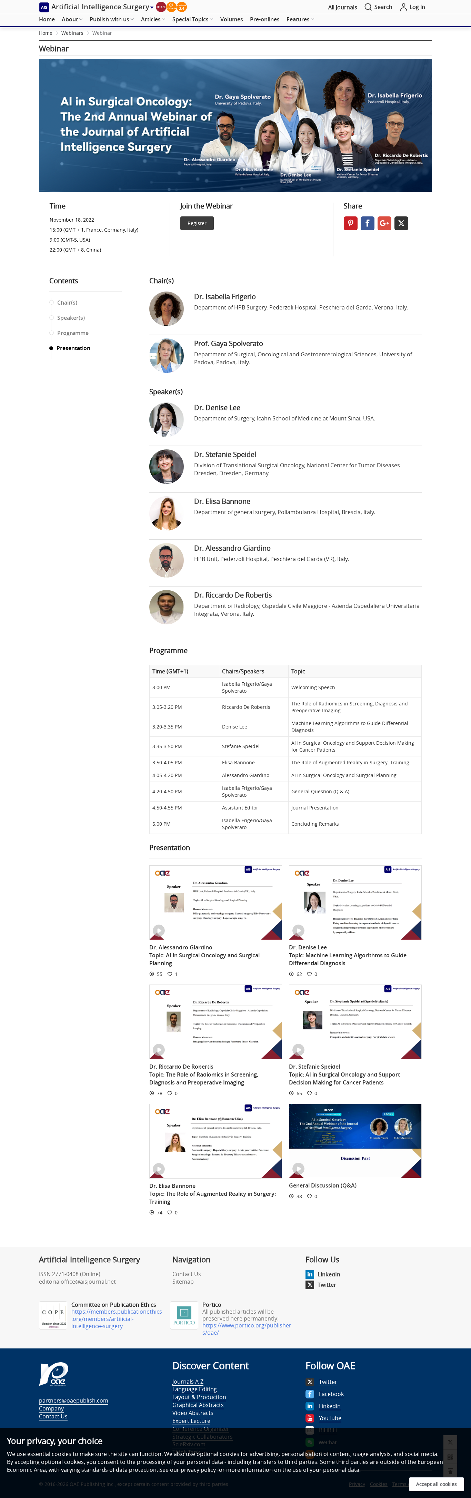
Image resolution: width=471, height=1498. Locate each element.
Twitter (327, 1284)
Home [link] (45, 33)
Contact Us (186, 1274)
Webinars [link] (72, 33)
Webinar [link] (102, 33)
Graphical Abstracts (198, 1405)
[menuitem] (47, 19)
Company (51, 1408)
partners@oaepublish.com (73, 1400)
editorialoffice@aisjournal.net (77, 1281)
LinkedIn (329, 1274)
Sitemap (183, 1281)
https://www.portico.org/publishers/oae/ (246, 1329)
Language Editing (194, 1389)
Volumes (231, 19)
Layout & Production (199, 1397)
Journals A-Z (187, 1381)
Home (47, 19)
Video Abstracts (192, 1413)
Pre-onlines (265, 19)
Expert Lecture (191, 1421)
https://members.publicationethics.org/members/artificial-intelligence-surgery (116, 1319)
